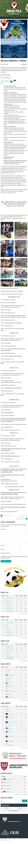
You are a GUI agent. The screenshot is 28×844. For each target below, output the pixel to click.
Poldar (7, 625)
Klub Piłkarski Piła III (10, 649)
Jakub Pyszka (8, 791)
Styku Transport (9, 598)
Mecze (17, 595)
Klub (7, 595)
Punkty (21, 595)
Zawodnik (3, 776)
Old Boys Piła (8, 651)
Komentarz (3, 529)
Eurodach (8, 627)
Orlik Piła (14, 11)
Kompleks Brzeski (9, 622)
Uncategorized (24, 64)
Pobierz (14, 80)
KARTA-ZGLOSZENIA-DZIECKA (7, 80)
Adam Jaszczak (7, 788)
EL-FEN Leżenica (9, 605)
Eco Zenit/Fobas (9, 608)
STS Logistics (8, 603)
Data (7, 808)
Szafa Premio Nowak (10, 611)
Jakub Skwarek (7, 782)
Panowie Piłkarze (9, 646)
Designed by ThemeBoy (5, 840)
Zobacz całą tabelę (23, 613)
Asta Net (8, 630)
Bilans (25, 595)
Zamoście (8, 654)
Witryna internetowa (5, 553)
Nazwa (2, 545)
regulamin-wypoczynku (5, 81)
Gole (24, 776)
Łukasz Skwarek (9, 779)
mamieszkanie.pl (9, 635)
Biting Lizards (8, 600)
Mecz (20, 808)
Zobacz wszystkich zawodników (21, 794)
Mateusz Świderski (7, 785)
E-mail (2, 549)
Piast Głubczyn (9, 632)
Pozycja (3, 595)
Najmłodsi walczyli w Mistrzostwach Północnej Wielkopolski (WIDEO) (21, 517)
